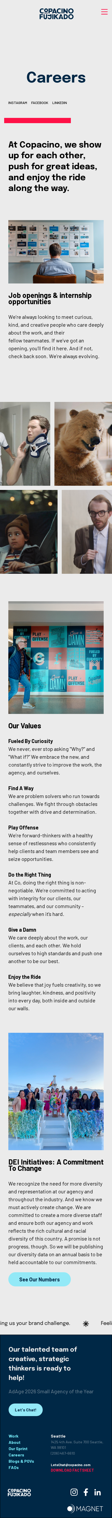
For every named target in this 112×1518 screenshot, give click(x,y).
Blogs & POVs (21, 1461)
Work (13, 1435)
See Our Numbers (39, 1279)
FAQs (14, 1467)
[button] (104, 12)
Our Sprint (18, 1448)
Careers (16, 1454)
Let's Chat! (25, 1409)
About (15, 1442)
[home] (56, 13)
